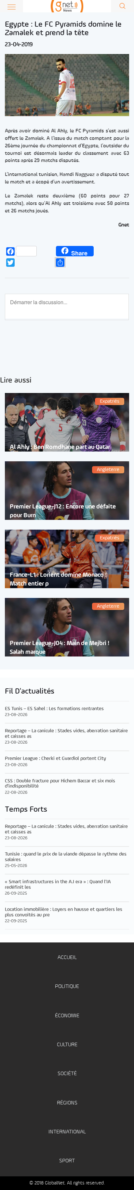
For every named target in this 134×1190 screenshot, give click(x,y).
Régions (67, 1103)
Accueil (67, 957)
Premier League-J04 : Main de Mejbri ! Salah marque (60, 647)
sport (67, 1161)
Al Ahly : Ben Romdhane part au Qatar (60, 447)
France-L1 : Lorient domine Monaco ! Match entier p (58, 579)
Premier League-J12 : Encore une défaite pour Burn (63, 511)
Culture (67, 1045)
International (67, 1132)
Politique (67, 986)
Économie (67, 1016)
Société (67, 1073)
